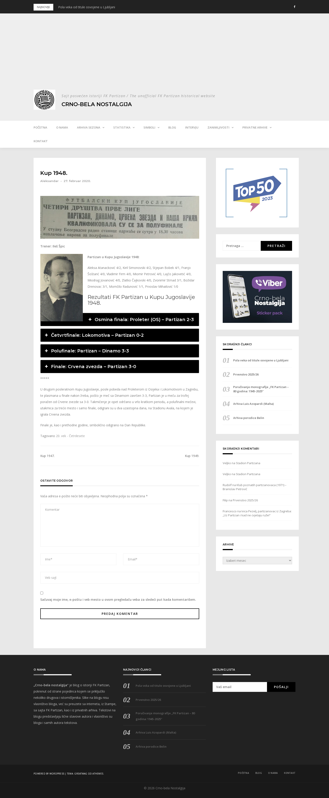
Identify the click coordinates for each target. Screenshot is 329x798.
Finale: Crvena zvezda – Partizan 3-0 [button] (93, 366)
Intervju (192, 127)
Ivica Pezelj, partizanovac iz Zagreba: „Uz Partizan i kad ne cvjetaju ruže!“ (257, 513)
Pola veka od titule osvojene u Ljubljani (86, 7)
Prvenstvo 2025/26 (245, 374)
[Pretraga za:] (242, 246)
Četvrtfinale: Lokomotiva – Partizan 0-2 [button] (97, 335)
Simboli (149, 127)
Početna (40, 127)
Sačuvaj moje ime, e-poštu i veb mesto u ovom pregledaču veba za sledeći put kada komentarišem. (118, 599)
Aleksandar (49, 181)
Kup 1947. (47, 456)
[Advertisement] (164, 56)
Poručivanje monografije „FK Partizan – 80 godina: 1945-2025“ (261, 389)
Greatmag (80, 773)
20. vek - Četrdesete (70, 436)
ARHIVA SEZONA (88, 127)
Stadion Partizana (248, 463)
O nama (62, 127)
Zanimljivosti (218, 127)
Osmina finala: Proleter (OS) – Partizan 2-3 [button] (144, 319)
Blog (172, 127)
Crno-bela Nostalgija (97, 104)
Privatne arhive (254, 127)
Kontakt (41, 141)
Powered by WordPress (49, 773)
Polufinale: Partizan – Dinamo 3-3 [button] (90, 351)
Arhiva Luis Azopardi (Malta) (253, 404)
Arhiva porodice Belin (248, 418)
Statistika (121, 127)
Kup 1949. (192, 456)
